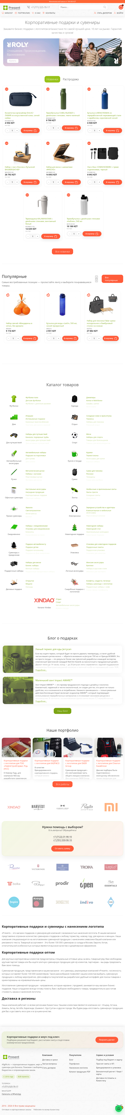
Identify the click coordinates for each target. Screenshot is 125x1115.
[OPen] (62, 883)
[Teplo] (38, 867)
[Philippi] (13, 883)
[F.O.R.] (86, 902)
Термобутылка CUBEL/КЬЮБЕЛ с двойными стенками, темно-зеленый (63, 114)
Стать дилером (49, 1067)
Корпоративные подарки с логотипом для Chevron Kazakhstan (108, 763)
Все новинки (62, 251)
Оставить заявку (62, 848)
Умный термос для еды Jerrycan (53, 649)
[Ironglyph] (13, 902)
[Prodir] (37, 883)
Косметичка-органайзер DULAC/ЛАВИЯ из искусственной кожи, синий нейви (22, 115)
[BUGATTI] (110, 902)
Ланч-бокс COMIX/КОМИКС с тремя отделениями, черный (103, 168)
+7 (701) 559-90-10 (62, 840)
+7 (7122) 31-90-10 (62, 837)
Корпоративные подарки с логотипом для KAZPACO (47, 762)
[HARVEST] (38, 807)
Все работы (62, 784)
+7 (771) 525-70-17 (40, 7)
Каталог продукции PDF (79, 1071)
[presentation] (96, 277)
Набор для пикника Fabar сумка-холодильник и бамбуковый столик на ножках (60, 323)
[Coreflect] (110, 883)
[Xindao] (13, 807)
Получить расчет (107, 1039)
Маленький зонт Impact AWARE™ (54, 680)
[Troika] (13, 867)
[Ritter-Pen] (62, 867)
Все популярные (111, 279)
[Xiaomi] (111, 807)
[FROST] (62, 807)
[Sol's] (110, 867)
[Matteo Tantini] (86, 867)
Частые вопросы (49, 1063)
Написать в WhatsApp (11, 1094)
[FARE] (62, 902)
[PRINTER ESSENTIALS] (86, 883)
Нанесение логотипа (78, 1067)
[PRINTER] (87, 807)
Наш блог (62, 711)
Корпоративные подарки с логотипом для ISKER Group (77, 763)
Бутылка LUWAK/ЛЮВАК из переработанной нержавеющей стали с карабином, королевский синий (104, 115)
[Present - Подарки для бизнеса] (12, 7)
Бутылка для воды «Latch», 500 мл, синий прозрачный (21, 324)
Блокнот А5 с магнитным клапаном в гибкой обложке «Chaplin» (103, 324)
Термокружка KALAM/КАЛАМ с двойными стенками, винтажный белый (41, 221)
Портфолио (74, 1063)
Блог (71, 1059)
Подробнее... (41, 670)
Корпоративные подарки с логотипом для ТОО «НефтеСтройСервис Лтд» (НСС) (16, 764)
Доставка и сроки (50, 1059)
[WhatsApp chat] (118, 1108)
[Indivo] (37, 902)
